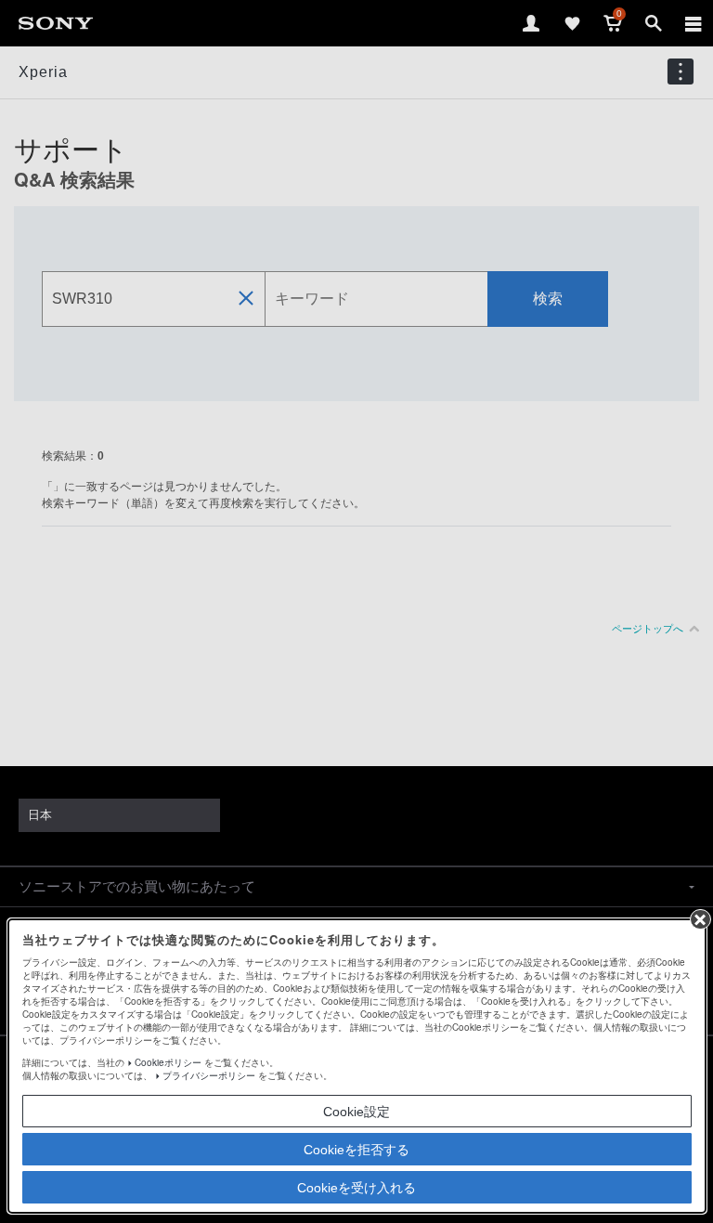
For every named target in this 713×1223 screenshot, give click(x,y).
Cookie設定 (356, 1111)
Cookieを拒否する (356, 1149)
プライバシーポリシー (208, 1075)
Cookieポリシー (168, 1062)
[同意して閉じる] (700, 919)
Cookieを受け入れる (356, 1187)
